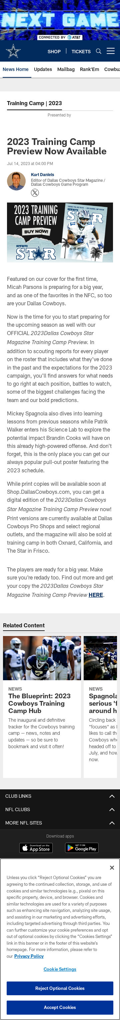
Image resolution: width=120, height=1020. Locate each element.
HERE (96, 595)
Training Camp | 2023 (34, 103)
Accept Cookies (60, 1007)
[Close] (112, 867)
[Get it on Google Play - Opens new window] (82, 851)
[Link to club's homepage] (13, 48)
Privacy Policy (29, 956)
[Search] (98, 51)
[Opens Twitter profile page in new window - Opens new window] (35, 193)
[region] (60, 939)
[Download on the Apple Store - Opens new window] (36, 848)
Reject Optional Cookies (60, 988)
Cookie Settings (60, 969)
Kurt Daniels (42, 174)
